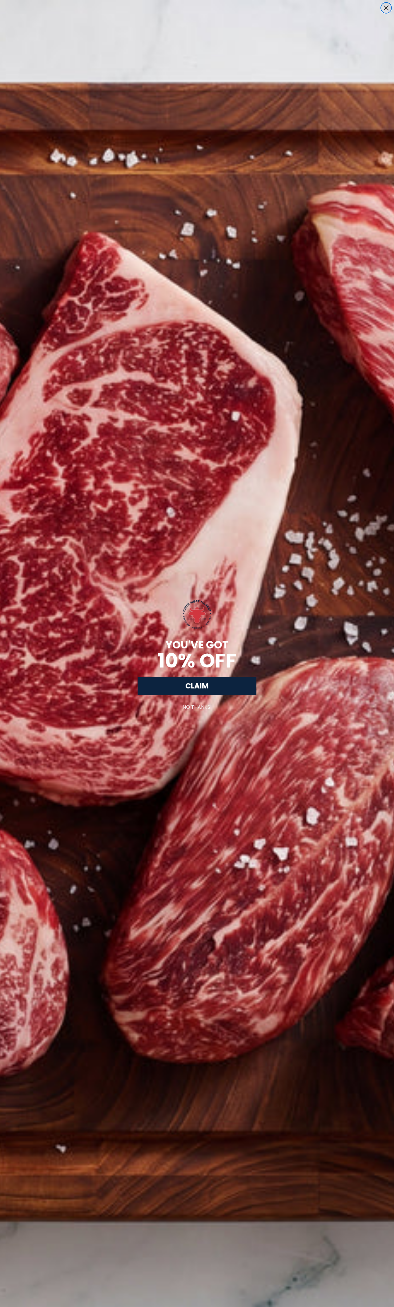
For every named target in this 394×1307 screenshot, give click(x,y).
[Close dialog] (386, 7)
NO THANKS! (197, 706)
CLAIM (197, 686)
